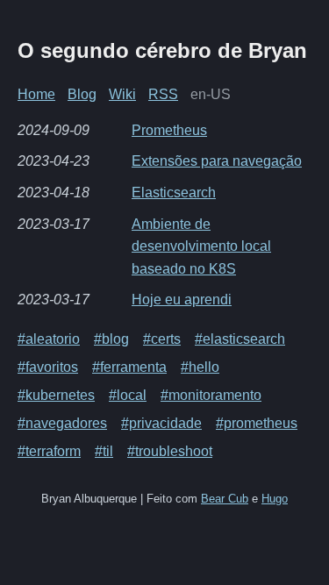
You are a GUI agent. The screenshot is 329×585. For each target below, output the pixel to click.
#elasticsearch (240, 339)
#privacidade (161, 423)
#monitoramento (211, 395)
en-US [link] (210, 94)
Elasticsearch (174, 192)
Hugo (274, 498)
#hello (200, 367)
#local (128, 395)
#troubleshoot (169, 451)
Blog (82, 94)
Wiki (122, 94)
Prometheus (169, 130)
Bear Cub (224, 498)
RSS (163, 94)
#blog (111, 339)
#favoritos (48, 367)
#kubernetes (56, 395)
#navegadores (62, 423)
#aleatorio (49, 339)
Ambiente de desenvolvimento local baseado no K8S (201, 246)
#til (104, 451)
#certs (162, 339)
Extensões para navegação (217, 160)
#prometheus (256, 423)
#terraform (49, 451)
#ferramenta (129, 367)
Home (36, 94)
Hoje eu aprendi (182, 299)
